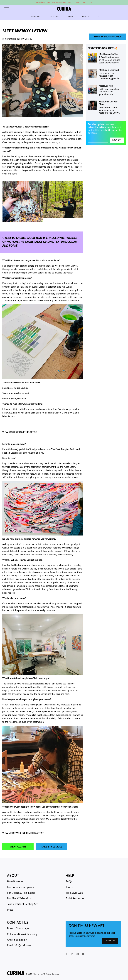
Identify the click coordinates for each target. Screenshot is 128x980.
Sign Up (116, 140)
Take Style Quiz (51, 846)
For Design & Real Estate (21, 893)
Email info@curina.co (19, 945)
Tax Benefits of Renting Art (22, 904)
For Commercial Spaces (20, 887)
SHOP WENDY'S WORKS (107, 37)
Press (10, 909)
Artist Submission (17, 939)
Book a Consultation (18, 928)
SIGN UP (110, 941)
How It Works (15, 881)
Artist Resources (75, 898)
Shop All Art (18, 846)
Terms (69, 887)
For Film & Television (19, 898)
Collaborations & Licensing (22, 934)
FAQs (69, 881)
